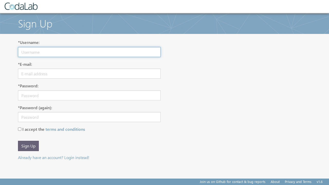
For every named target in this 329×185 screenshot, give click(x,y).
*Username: (29, 42)
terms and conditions (65, 129)
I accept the (53, 129)
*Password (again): (35, 107)
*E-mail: (25, 64)
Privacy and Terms (298, 181)
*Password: (28, 85)
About (275, 181)
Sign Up (28, 146)
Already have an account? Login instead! (53, 157)
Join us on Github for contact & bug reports (233, 181)
